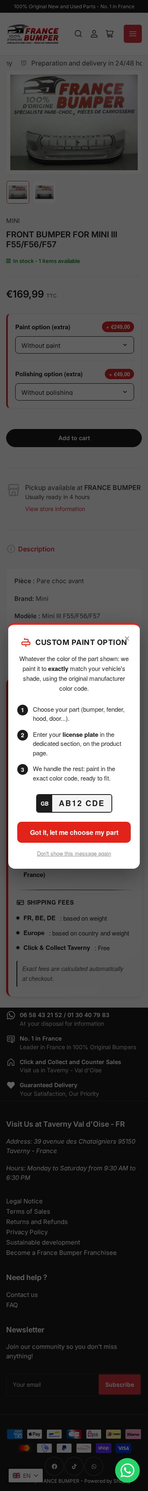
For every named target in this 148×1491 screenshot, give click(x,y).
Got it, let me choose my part (74, 832)
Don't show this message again (74, 853)
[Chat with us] (127, 1470)
